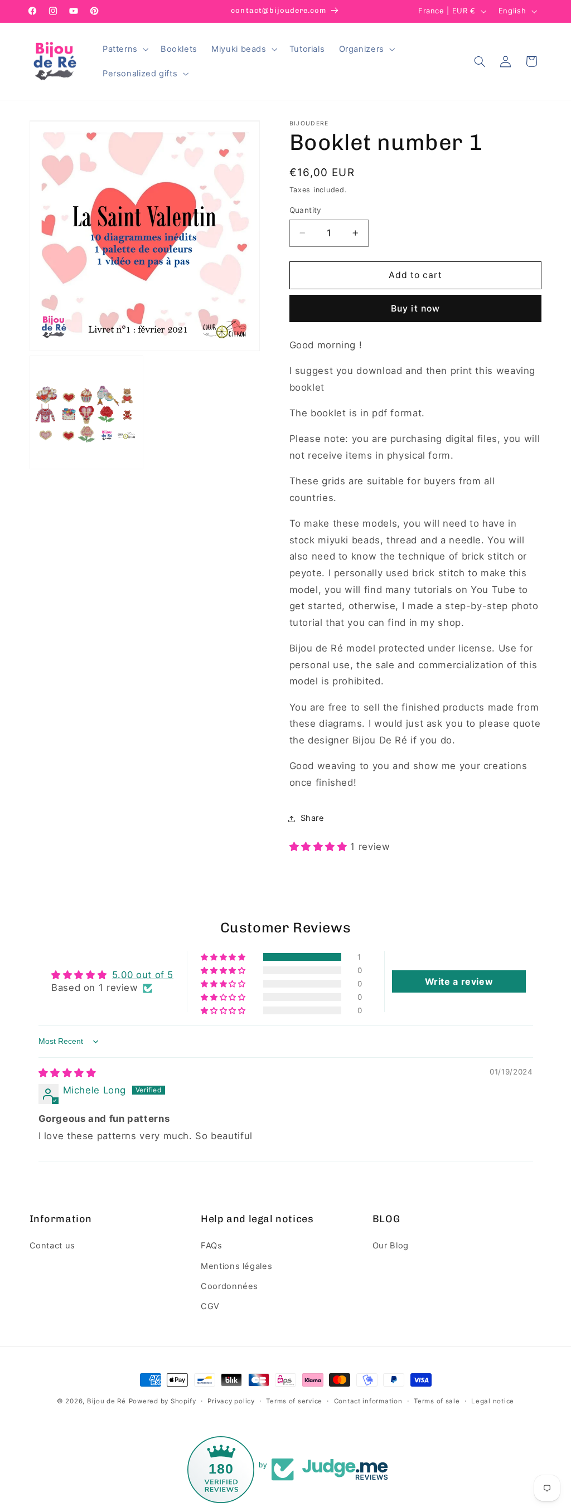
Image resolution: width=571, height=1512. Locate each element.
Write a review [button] (459, 981)
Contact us (52, 1246)
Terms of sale (437, 1401)
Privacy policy (230, 1401)
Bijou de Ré (106, 1401)
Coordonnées (229, 1286)
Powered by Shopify (162, 1401)
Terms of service (294, 1401)
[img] (67, 1072)
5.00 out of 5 (142, 974)
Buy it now (415, 308)
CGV (210, 1306)
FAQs (211, 1246)
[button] (124, 49)
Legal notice (492, 1401)
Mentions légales (236, 1266)
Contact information (368, 1401)
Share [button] (313, 818)
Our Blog (390, 1246)
